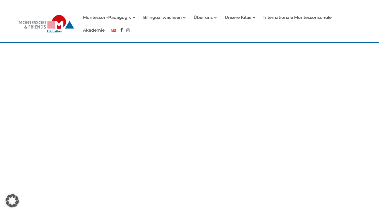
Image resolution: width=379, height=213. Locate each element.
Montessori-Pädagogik (107, 17)
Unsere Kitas (238, 17)
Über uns (203, 17)
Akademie (94, 30)
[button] (12, 201)
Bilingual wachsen (162, 17)
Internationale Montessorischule (297, 17)
